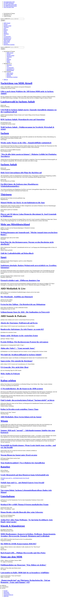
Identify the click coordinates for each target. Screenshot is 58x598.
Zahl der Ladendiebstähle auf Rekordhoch (17, 253)
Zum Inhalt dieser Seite (9, 1)
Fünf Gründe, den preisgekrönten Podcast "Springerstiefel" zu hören (27, 400)
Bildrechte (6, 596)
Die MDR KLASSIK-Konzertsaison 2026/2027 (18, 544)
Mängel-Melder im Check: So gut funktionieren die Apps (23, 203)
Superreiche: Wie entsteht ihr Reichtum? (17, 361)
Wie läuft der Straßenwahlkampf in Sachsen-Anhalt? (21, 355)
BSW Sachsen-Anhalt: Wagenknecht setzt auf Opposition (23, 119)
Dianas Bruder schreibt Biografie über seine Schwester (22, 512)
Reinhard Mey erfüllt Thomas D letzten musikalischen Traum (24, 504)
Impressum (6, 592)
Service (3, 588)
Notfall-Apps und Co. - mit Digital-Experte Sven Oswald (22, 483)
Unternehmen (5, 586)
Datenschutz (7, 593)
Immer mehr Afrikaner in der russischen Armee (19, 336)
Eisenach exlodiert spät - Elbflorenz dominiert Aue (20, 280)
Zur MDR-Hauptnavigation (10, 6)
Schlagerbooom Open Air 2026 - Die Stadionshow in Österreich (25, 312)
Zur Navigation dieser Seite (10, 4)
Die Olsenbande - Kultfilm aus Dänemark (17, 297)
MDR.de (6, 79)
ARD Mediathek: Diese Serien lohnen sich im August (21, 417)
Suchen (3, 20)
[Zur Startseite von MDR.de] (4, 11)
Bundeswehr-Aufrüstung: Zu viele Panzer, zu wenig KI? (22, 329)
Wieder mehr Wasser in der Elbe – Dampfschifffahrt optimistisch (26, 143)
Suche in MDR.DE (5, 18)
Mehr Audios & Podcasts (10, 374)
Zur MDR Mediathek (9, 3)
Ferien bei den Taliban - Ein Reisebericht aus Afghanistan (23, 304)
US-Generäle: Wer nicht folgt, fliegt (14, 367)
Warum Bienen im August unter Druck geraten (19, 455)
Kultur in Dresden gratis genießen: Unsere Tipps (19, 409)
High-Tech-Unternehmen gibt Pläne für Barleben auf (21, 173)
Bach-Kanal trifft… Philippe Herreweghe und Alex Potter (23, 553)
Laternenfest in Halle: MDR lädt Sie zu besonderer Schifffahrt (25, 573)
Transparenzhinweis (8, 594)
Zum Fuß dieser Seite (9, 7)
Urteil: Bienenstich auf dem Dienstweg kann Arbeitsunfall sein (25, 475)
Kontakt (5, 590)
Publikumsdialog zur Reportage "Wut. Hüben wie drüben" (23, 565)
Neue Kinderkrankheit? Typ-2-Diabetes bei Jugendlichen (23, 463)
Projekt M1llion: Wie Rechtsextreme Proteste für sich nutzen (24, 342)
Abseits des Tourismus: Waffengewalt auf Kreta (19, 323)
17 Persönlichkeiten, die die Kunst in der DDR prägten (22, 389)
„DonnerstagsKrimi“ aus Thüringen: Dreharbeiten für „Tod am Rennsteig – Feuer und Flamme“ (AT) (25, 581)
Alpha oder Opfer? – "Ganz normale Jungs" (18, 348)
